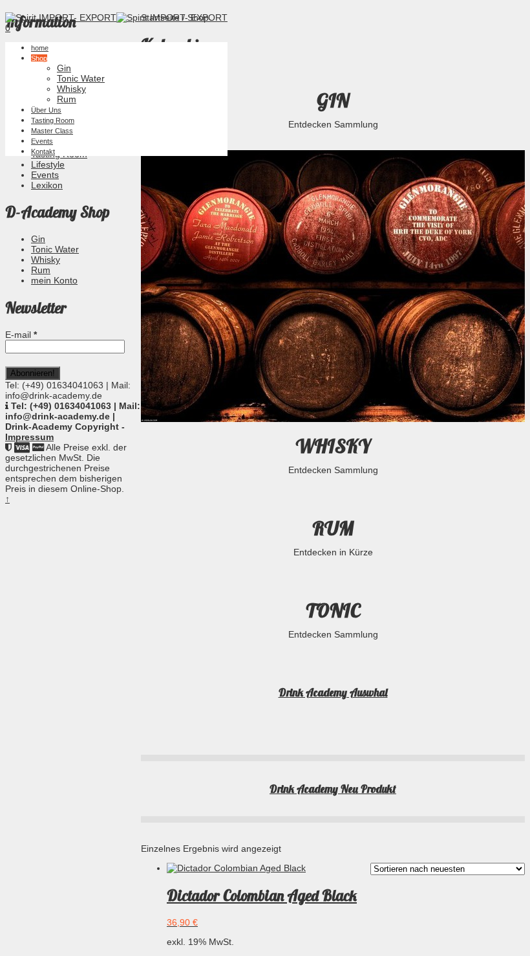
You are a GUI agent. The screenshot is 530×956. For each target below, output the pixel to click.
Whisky (71, 88)
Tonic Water (81, 78)
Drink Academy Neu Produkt (333, 788)
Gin (64, 68)
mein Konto (54, 280)
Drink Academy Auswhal (333, 692)
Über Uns (46, 110)
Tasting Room (52, 120)
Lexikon (47, 185)
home (39, 48)
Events (42, 141)
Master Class (52, 131)
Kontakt (43, 151)
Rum (66, 99)
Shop (39, 58)
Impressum (29, 437)
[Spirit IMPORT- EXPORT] (60, 17)
